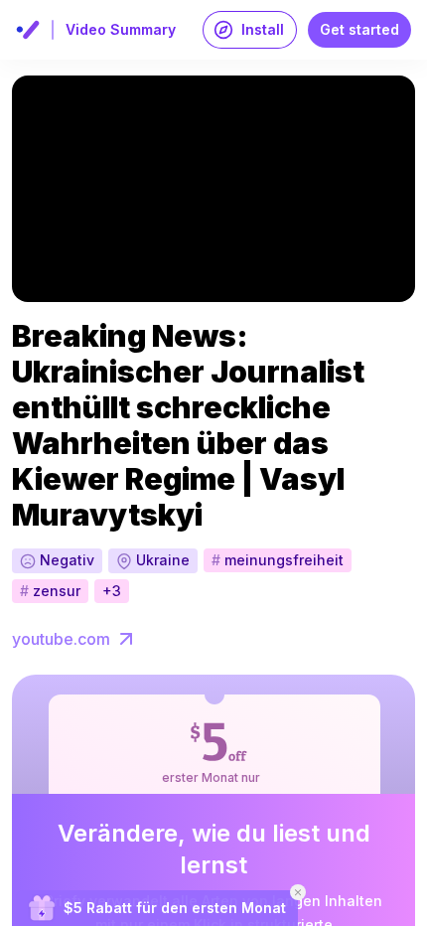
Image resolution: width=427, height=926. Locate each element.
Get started (359, 29)
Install (262, 29)
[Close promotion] (298, 892)
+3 (111, 590)
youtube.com (61, 639)
